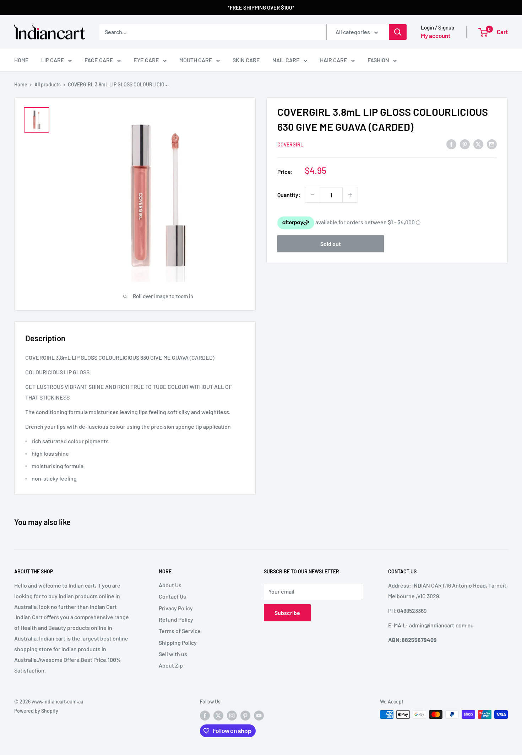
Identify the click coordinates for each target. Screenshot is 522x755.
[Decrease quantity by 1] (312, 194)
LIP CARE (52, 60)
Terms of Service (180, 630)
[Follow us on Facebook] (205, 715)
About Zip (171, 665)
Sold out (330, 243)
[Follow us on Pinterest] (245, 715)
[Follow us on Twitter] (218, 715)
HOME (21, 60)
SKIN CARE (246, 60)
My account (435, 35)
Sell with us (173, 653)
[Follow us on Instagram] (232, 715)
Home (20, 84)
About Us (170, 585)
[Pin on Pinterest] (465, 143)
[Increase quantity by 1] (350, 194)
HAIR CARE (333, 60)
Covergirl (290, 144)
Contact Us (172, 596)
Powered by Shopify (36, 711)
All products (47, 84)
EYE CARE (146, 60)
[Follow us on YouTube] (259, 715)
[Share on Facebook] (451, 143)
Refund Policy (176, 619)
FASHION (378, 60)
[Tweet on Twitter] (478, 143)
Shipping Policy (178, 642)
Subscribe (287, 612)
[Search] (398, 32)
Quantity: (288, 194)
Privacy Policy (176, 608)
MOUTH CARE (195, 60)
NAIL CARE (286, 60)
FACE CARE (99, 60)
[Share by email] (492, 143)
